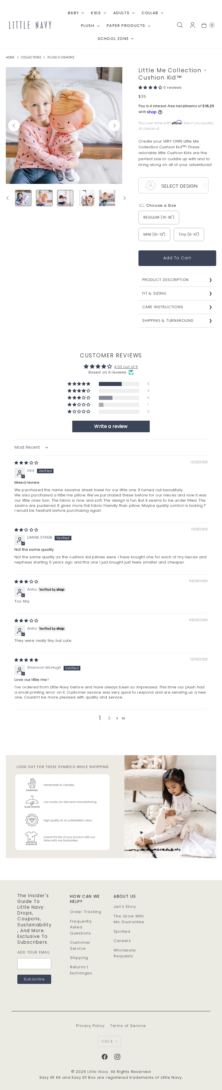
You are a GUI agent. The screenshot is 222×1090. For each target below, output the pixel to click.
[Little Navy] (30, 25)
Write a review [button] (110, 426)
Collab (150, 12)
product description (165, 279)
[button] (150, 87)
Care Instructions (162, 306)
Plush (88, 25)
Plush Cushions (60, 57)
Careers (122, 940)
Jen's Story (125, 906)
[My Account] (194, 25)
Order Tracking (85, 911)
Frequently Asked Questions (81, 927)
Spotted (122, 931)
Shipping (79, 957)
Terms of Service (128, 1025)
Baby (73, 12)
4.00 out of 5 (126, 366)
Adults (121, 12)
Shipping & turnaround (168, 320)
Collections (31, 57)
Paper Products (126, 25)
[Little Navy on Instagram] (117, 1057)
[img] (26, 462)
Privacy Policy (90, 1025)
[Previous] (14, 125)
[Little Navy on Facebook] (104, 1057)
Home (10, 57)
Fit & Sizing (154, 293)
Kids (96, 12)
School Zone (113, 38)
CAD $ (107, 1041)
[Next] (114, 125)
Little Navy (97, 1071)
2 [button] (109, 718)
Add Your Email (33, 952)
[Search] (180, 25)
